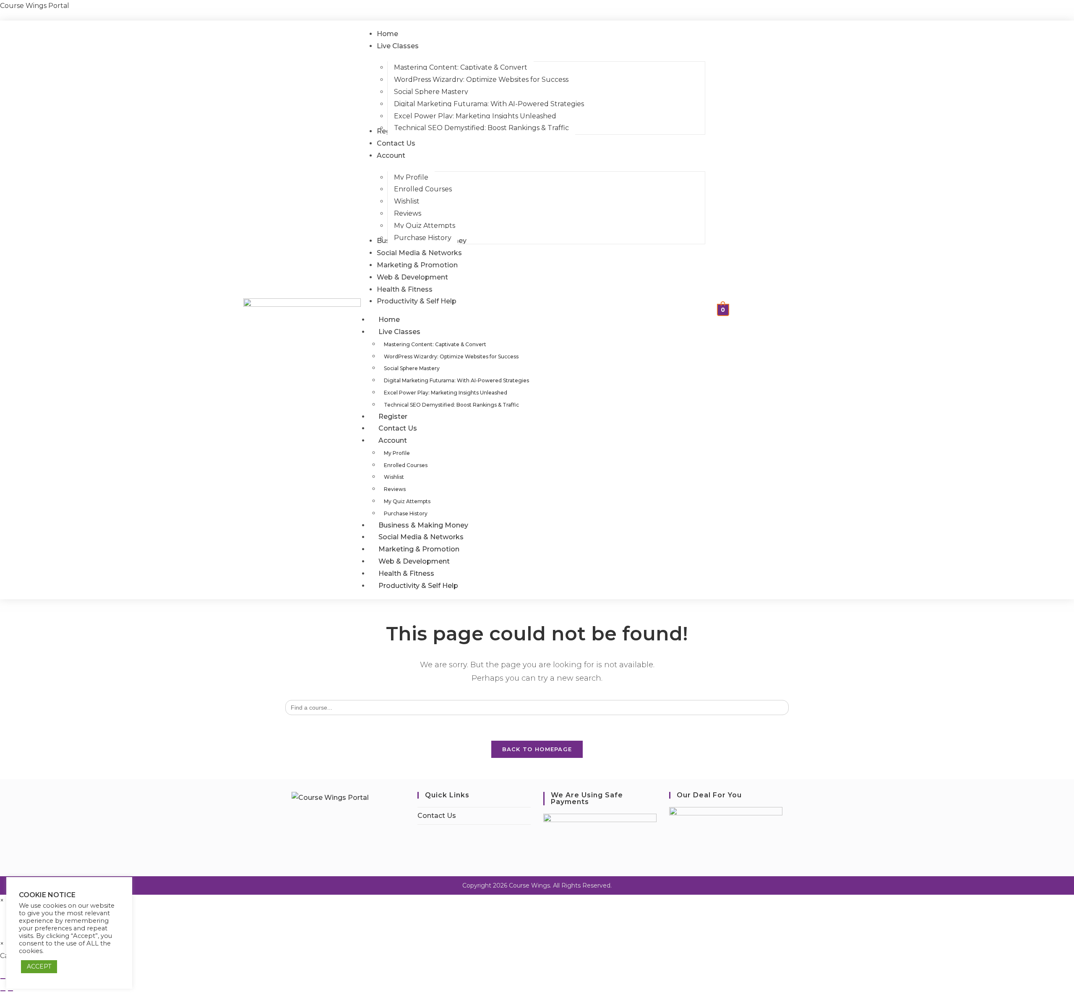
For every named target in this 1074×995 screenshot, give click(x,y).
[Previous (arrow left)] (3, 991)
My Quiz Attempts (407, 501)
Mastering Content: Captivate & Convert (435, 344)
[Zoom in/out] (3, 978)
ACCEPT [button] (39, 966)
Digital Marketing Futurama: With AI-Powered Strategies (456, 380)
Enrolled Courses (406, 465)
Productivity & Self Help (418, 586)
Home (389, 320)
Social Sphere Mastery (412, 368)
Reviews (395, 489)
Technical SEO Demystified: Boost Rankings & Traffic (451, 405)
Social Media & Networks (421, 537)
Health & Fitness (406, 573)
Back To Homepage (537, 749)
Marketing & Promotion (418, 549)
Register (392, 416)
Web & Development (414, 561)
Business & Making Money (423, 525)
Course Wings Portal (34, 6)
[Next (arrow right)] (10, 991)
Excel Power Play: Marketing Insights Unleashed (445, 392)
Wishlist (394, 477)
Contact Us (397, 428)
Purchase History (406, 513)
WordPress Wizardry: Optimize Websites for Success (451, 356)
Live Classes (399, 332)
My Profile (397, 453)
